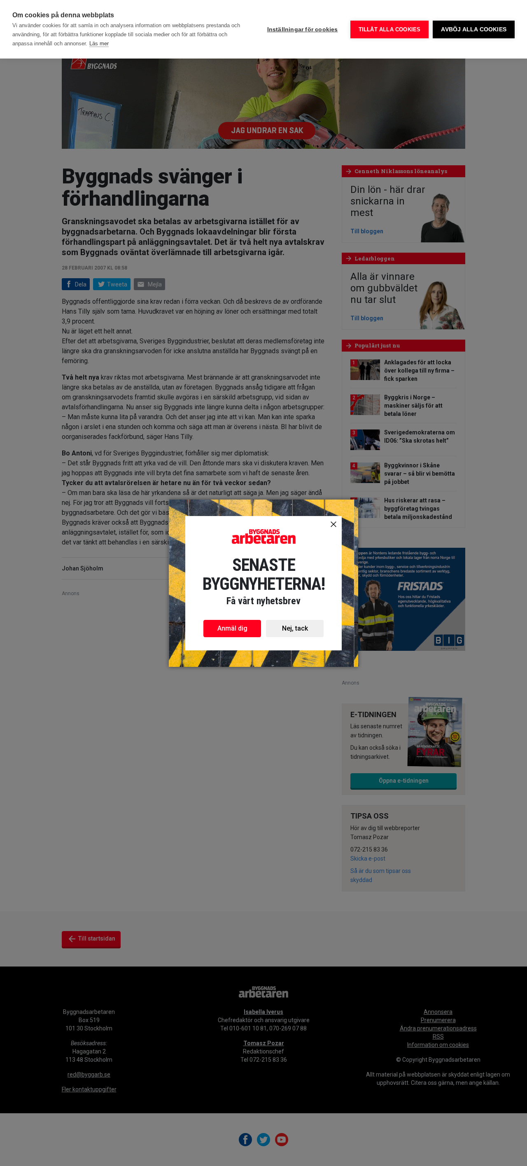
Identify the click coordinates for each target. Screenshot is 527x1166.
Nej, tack (295, 628)
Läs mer (99, 43)
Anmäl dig (232, 628)
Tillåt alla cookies (390, 29)
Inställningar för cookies (302, 29)
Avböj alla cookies (473, 29)
